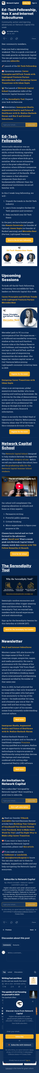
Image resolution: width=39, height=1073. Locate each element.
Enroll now (13, 539)
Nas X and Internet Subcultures (16, 647)
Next (32, 930)
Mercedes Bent (29, 231)
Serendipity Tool (16, 99)
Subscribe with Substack (21, 1045)
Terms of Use (30, 909)
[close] (32, 1001)
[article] (19, 982)
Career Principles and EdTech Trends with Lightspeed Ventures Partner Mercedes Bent (19, 299)
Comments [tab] (7, 945)
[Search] (35, 972)
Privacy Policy (26, 1054)
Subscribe (26, 3)
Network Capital (13, 31)
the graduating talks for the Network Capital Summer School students (17, 468)
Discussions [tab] (18, 972)
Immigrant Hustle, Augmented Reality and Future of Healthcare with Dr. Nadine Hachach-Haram (17, 728)
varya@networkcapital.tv (17, 857)
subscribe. (15, 61)
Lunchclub (22, 854)
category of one (21, 459)
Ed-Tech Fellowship (27, 66)
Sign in (34, 3)
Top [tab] (4, 972)
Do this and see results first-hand (14, 981)
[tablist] (11, 945)
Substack (9, 1068)
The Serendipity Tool (16, 568)
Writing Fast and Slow (12, 978)
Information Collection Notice (23, 912)
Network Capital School (17, 445)
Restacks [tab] (16, 945)
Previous (8, 930)
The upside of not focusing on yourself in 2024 (14, 993)
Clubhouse (9, 854)
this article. (29, 846)
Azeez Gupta (16, 228)
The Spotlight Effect (9, 997)
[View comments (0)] (11, 38)
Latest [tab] (10, 972)
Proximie (25, 742)
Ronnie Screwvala (14, 225)
